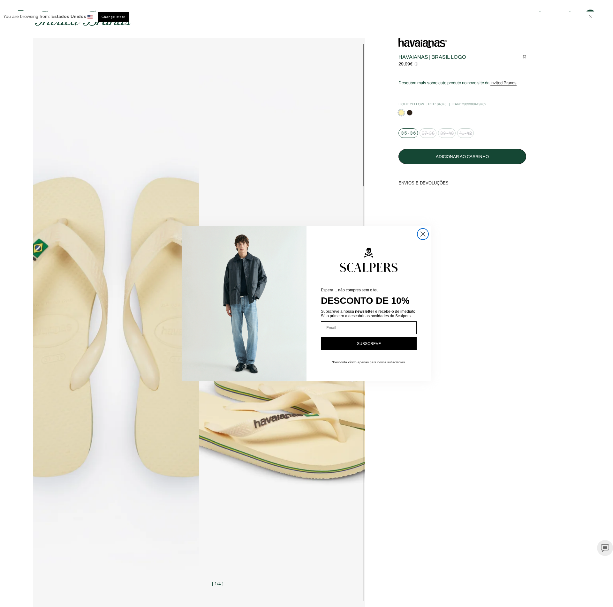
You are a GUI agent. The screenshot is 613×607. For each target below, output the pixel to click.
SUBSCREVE (369, 343)
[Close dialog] (422, 234)
